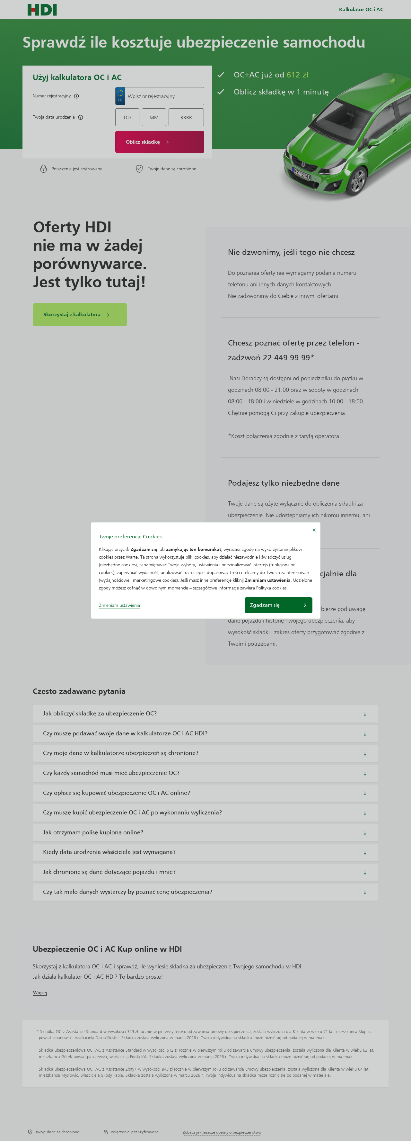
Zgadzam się (265, 605)
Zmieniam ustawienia (119, 605)
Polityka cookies (271, 588)
